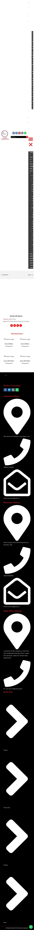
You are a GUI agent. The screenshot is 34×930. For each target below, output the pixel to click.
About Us (31, 9)
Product (31, 24)
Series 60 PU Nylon (23, 321)
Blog (31, 119)
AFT (32, 75)
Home (31, 3)
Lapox (32, 105)
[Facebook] (13, 133)
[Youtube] (19, 133)
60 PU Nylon (10, 321)
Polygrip (32, 93)
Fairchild (32, 50)
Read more (9, 346)
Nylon (15, 321)
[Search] (27, 137)
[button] (30, 142)
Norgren (31, 16)
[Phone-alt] (22, 133)
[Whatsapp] (25, 133)
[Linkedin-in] (14, 325)
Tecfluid (32, 82)
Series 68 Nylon (9, 344)
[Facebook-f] (11, 325)
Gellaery (31, 113)
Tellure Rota (32, 64)
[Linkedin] (16, 133)
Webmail (31, 125)
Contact (31, 132)
